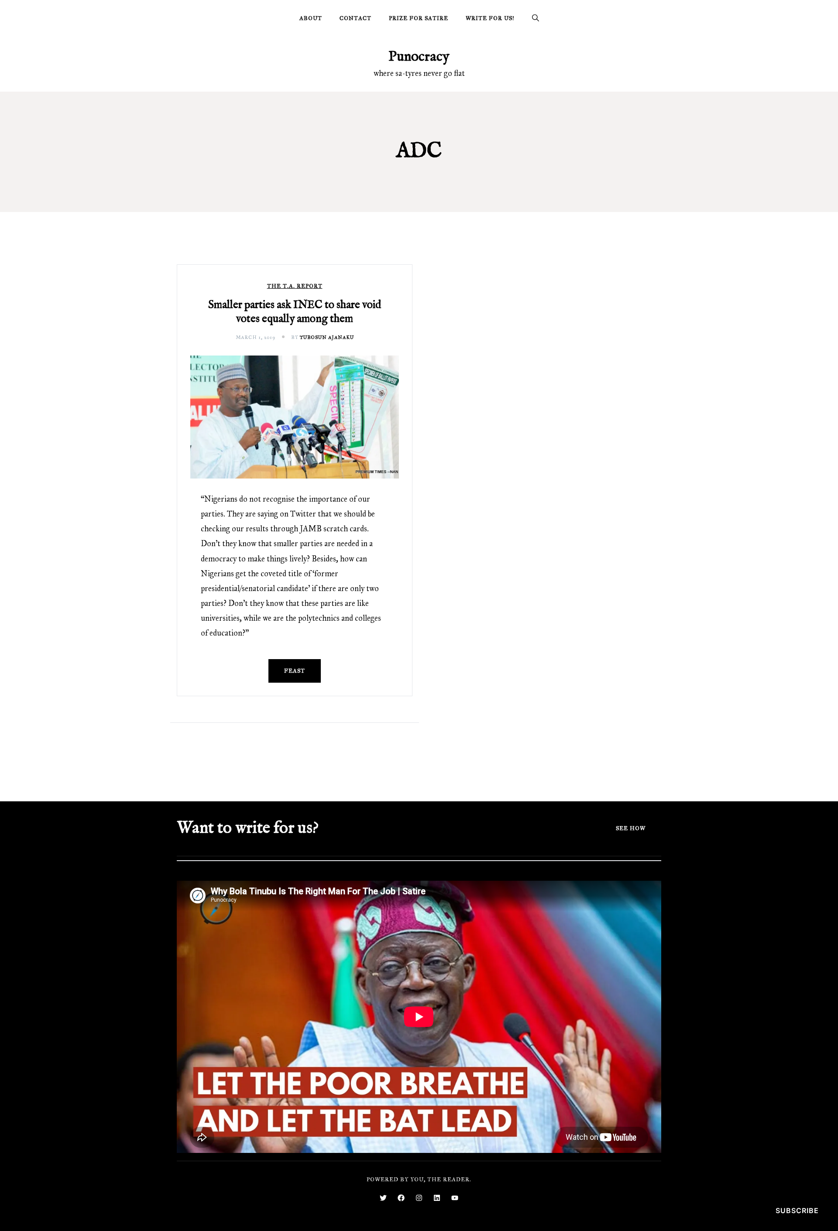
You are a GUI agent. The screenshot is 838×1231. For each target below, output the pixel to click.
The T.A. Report (295, 286)
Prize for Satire (418, 18)
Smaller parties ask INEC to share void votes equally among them (294, 312)
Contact (355, 18)
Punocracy (419, 57)
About (310, 18)
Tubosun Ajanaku (327, 337)
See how (631, 828)
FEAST (294, 670)
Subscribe (797, 1210)
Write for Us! (490, 18)
